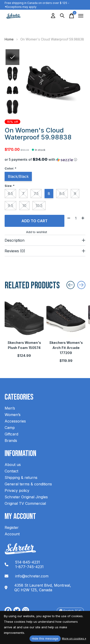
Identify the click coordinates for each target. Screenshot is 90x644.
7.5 (36, 193)
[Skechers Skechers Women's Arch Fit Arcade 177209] (65, 318)
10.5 (39, 205)
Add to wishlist (36, 232)
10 (24, 205)
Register (12, 527)
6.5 (10, 193)
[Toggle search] (62, 15)
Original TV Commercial (25, 503)
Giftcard (11, 434)
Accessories (15, 421)
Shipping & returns (21, 477)
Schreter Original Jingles (26, 497)
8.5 (62, 193)
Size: (10, 186)
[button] (45, 159)
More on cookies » (74, 638)
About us (13, 464)
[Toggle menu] (80, 15)
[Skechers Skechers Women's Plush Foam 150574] (24, 318)
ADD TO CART (34, 221)
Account (12, 534)
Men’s (10, 408)
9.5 (10, 205)
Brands (11, 440)
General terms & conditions (28, 484)
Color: (10, 168)
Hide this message (45, 638)
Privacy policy (17, 490)
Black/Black (18, 176)
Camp (10, 427)
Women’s (13, 414)
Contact (11, 471)
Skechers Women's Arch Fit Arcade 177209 (66, 348)
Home (9, 39)
